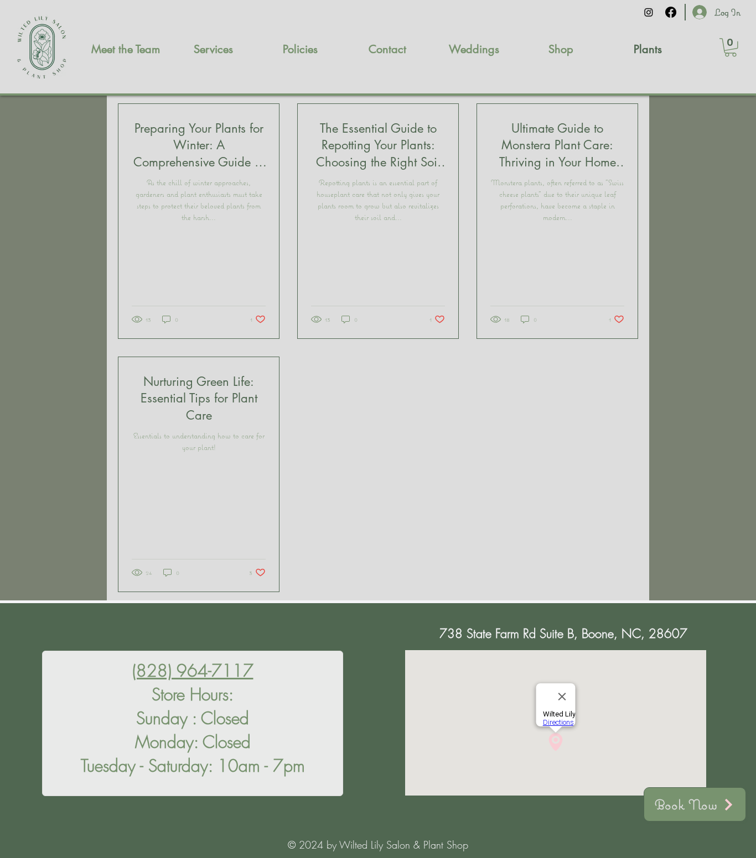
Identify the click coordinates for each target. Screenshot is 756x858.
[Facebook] (670, 12)
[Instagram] (648, 12)
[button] (730, 47)
